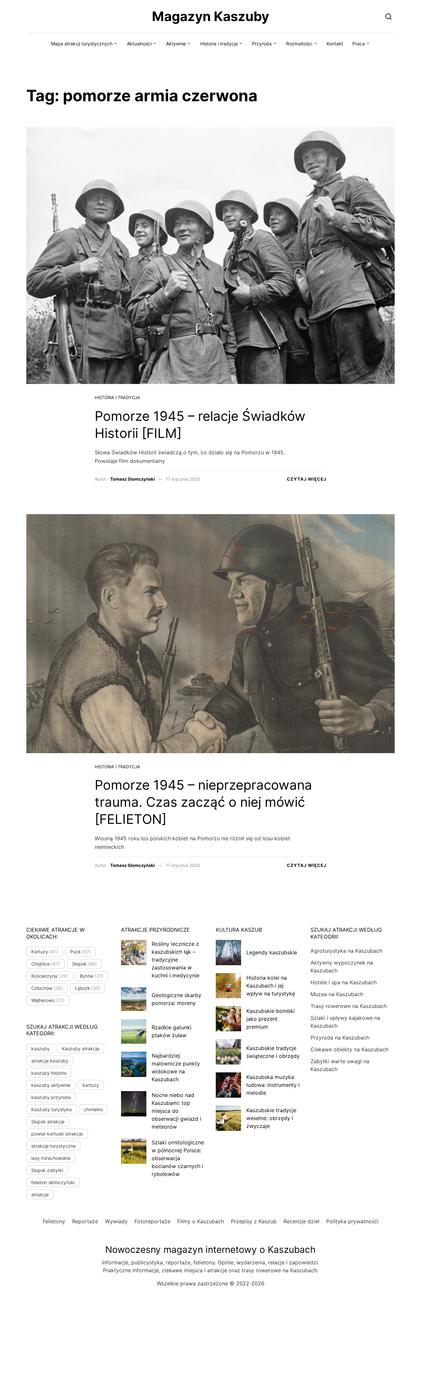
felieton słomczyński (53, 1182)
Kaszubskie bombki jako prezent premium (270, 1019)
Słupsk (84, 964)
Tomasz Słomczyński (132, 479)
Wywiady (116, 1221)
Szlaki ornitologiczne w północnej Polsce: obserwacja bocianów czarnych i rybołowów (178, 1158)
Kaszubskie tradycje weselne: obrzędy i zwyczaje (271, 1118)
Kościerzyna (49, 976)
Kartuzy (44, 951)
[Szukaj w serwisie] (388, 16)
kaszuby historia (48, 1073)
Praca (358, 43)
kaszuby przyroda (51, 1097)
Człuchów (47, 988)
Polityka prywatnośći (352, 1221)
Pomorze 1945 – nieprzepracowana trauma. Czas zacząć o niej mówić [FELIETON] (203, 802)
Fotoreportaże (152, 1221)
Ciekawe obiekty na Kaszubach (349, 1049)
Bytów (92, 976)
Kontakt (335, 43)
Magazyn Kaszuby (210, 16)
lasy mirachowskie (50, 1158)
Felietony (54, 1221)
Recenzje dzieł (301, 1221)
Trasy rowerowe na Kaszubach (348, 1006)
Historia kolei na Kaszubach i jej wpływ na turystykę (270, 985)
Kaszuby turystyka (51, 1109)
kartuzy (91, 1085)
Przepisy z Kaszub (254, 1221)
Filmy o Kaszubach (200, 1221)
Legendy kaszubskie (271, 952)
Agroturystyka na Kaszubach (346, 950)
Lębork (88, 988)
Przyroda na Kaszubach (339, 1037)
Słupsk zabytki (47, 1170)
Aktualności (139, 43)
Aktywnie (176, 43)
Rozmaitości (299, 43)
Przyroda (262, 43)
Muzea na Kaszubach (336, 994)
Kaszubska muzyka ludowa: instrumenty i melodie (273, 1085)
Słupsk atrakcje (47, 1121)
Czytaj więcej (306, 479)
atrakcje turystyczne (53, 1146)
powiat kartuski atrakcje (57, 1133)
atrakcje (40, 1194)
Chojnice (45, 964)
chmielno (93, 1109)
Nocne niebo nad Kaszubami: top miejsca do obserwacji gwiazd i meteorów (176, 1111)
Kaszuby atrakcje (80, 1048)
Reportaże (85, 1221)
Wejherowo (47, 1000)
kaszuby (40, 1048)
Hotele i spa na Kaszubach (343, 982)
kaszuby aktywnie (50, 1085)
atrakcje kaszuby (49, 1060)
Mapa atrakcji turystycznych (81, 43)
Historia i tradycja (219, 43)
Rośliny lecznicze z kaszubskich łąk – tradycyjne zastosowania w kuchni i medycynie (175, 960)
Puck (80, 951)
